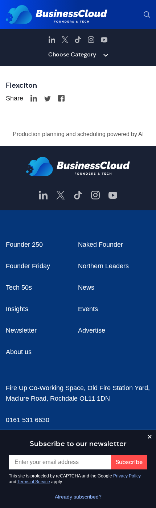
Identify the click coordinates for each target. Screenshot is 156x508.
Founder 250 (24, 244)
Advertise (91, 330)
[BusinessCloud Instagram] (91, 39)
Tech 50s (19, 287)
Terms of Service (33, 481)
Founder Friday (28, 266)
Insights (17, 309)
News (86, 287)
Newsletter (21, 330)
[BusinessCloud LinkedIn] (52, 39)
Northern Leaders (103, 266)
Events (88, 309)
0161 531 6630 (27, 420)
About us (19, 352)
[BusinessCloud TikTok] (78, 39)
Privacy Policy (127, 476)
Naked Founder (100, 244)
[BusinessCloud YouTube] (104, 39)
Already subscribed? (78, 496)
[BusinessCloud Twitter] (65, 39)
